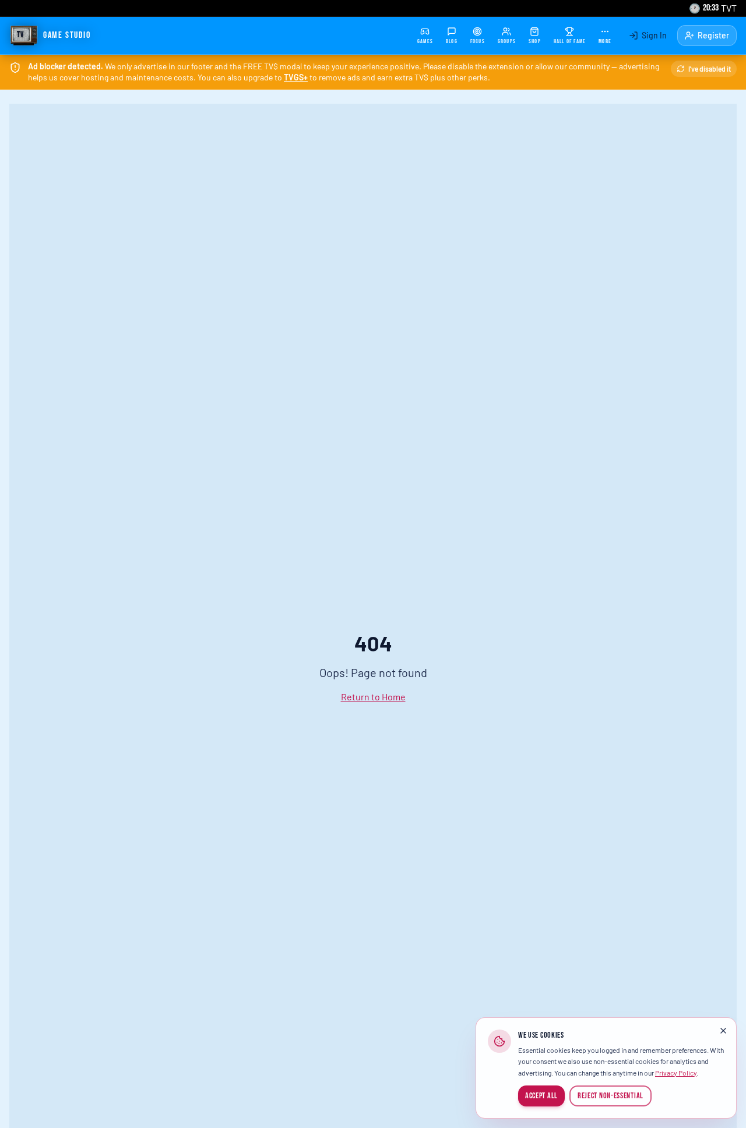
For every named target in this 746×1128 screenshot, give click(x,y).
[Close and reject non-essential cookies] (723, 1031)
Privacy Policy (675, 1073)
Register (713, 35)
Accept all (541, 1096)
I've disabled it (709, 69)
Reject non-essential (610, 1096)
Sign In (654, 35)
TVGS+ (296, 77)
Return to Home (373, 696)
